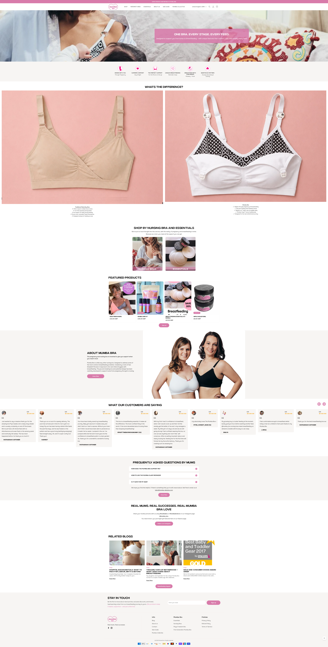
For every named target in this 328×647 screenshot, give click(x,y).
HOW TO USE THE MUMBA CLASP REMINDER (146, 475)
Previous (319, 404)
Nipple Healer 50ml (200, 316)
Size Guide (155, 630)
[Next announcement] (219, 1)
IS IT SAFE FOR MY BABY (139, 482)
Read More (112, 578)
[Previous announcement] (109, 1)
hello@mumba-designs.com (164, 490)
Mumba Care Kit (143, 316)
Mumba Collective (157, 633)
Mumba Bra (161, 640)
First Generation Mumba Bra (182, 630)
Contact (154, 627)
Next (324, 404)
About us (155, 624)
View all (164, 325)
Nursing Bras (178, 624)
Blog (153, 620)
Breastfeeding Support (164, 586)
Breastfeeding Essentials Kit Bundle (175, 317)
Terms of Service (207, 627)
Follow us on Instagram (164, 523)
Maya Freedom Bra (116, 316)
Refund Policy (206, 624)
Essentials (177, 620)
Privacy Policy (206, 620)
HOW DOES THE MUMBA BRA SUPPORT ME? (145, 469)
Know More (96, 376)
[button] (209, 7)
